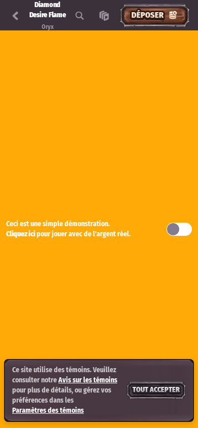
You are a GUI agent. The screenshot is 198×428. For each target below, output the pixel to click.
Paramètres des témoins (48, 411)
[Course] (104, 16)
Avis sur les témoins (87, 380)
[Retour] (15, 16)
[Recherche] (80, 16)
